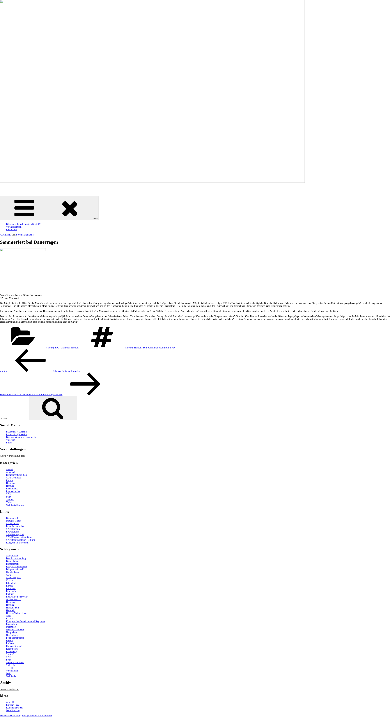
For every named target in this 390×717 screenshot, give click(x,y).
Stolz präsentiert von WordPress (37, 715)
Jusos (8, 616)
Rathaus (10, 643)
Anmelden (11, 702)
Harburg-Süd (140, 347)
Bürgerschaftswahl (15, 569)
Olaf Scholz (12, 635)
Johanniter (153, 347)
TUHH (9, 668)
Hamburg (10, 483)
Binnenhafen (12, 561)
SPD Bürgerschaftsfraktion (19, 537)
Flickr (9, 442)
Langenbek (11, 624)
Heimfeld (10, 610)
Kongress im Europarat (17, 542)
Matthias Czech (13, 520)
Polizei (9, 640)
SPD (57, 347)
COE (8, 574)
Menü (95, 219)
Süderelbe (11, 665)
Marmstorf (164, 347)
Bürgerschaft (12, 518)
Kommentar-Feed (14, 707)
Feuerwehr (11, 591)
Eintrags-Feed (13, 705)
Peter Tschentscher (15, 526)
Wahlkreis (11, 676)
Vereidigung (12, 670)
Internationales (13, 491)
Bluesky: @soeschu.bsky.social (21, 437)
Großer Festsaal (13, 599)
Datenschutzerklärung (10, 715)
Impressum (11, 229)
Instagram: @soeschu (16, 431)
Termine (10, 499)
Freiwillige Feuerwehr (16, 596)
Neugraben (11, 632)
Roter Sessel (12, 648)
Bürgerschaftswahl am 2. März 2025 (23, 224)
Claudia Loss (12, 523)
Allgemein (11, 472)
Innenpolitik (12, 488)
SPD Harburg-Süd (15, 534)
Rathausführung (13, 646)
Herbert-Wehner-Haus (16, 613)
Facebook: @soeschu (16, 434)
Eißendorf (11, 583)
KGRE (9, 618)
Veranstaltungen (13, 226)
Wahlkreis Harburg (70, 347)
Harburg (50, 347)
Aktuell (9, 469)
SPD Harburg (12, 531)
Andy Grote (12, 555)
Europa (9, 480)
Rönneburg (11, 651)
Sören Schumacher (9, 187)
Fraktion (10, 594)
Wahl (8, 673)
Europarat (11, 588)
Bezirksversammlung (16, 558)
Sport (8, 497)
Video (9, 502)
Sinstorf (10, 654)
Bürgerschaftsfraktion (16, 475)
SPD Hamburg (13, 529)
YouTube (10, 440)
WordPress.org (13, 710)
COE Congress (13, 477)
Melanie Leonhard (15, 629)
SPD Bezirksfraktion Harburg (20, 540)
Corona (9, 580)
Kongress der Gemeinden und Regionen (25, 621)
